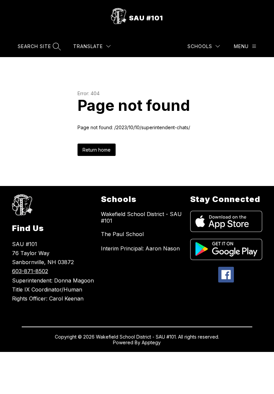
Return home (97, 150)
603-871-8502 (30, 271)
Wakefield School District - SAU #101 (141, 217)
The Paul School (122, 234)
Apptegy (151, 342)
